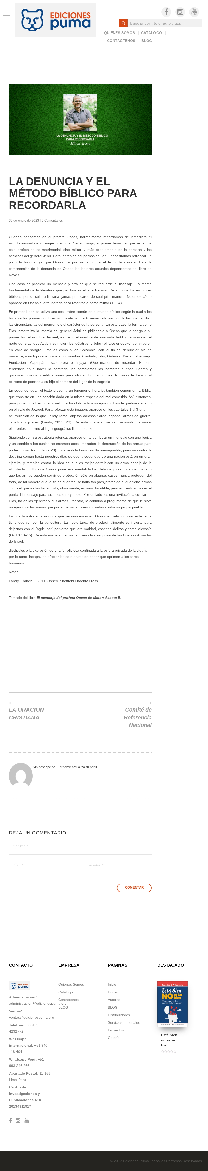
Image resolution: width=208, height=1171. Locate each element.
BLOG (146, 41)
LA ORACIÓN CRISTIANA (26, 714)
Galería (114, 1038)
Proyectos (116, 1030)
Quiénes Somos (119, 33)
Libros (113, 992)
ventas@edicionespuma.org (31, 1017)
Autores (114, 1000)
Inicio (112, 984)
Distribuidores (119, 1015)
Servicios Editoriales (124, 1022)
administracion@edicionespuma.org (38, 1003)
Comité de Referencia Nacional (138, 718)
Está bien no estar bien (169, 1040)
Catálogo (151, 33)
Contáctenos (121, 41)
